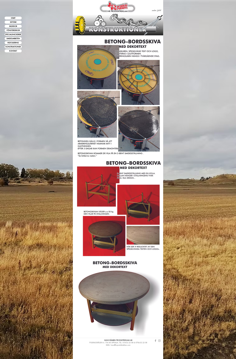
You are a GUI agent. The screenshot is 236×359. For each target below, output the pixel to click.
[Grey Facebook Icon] (155, 340)
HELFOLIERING (13, 43)
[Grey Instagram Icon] (159, 340)
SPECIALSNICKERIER (13, 34)
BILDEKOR (13, 26)
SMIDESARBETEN (13, 38)
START (13, 18)
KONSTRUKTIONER (13, 47)
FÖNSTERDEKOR (13, 30)
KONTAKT (13, 51)
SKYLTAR (13, 22)
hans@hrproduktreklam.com (120, 345)
